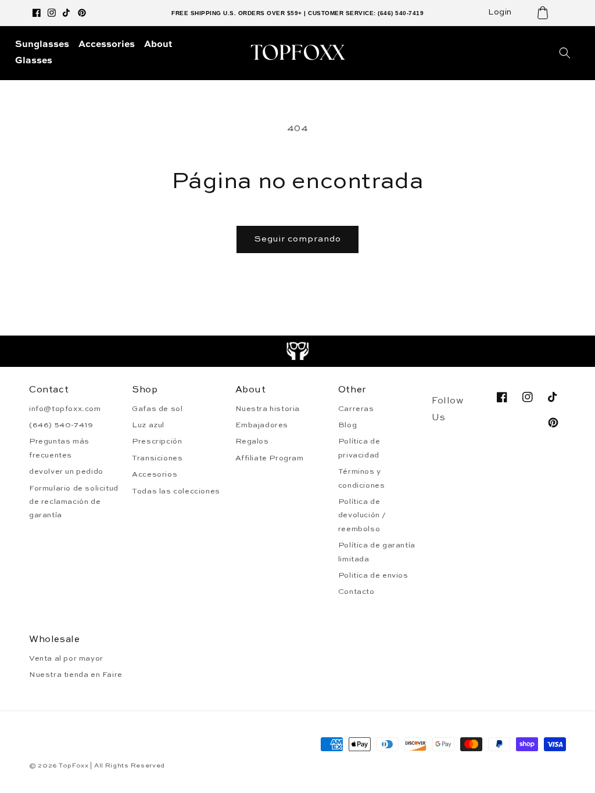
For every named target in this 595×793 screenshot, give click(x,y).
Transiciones (157, 458)
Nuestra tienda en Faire (76, 675)
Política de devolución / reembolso (362, 515)
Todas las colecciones (176, 491)
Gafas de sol (157, 409)
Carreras (356, 409)
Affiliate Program (269, 458)
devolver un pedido (66, 471)
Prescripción (157, 441)
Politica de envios (373, 575)
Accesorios (154, 474)
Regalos (252, 441)
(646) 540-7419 (61, 425)
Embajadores (262, 425)
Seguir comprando (297, 239)
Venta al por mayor (66, 658)
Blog (347, 425)
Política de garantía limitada (376, 552)
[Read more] (298, 351)
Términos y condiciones (361, 478)
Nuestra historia (267, 409)
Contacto (356, 592)
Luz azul (148, 425)
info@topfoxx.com (65, 409)
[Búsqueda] (565, 53)
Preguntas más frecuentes (59, 448)
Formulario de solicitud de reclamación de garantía (74, 502)
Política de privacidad (359, 448)
